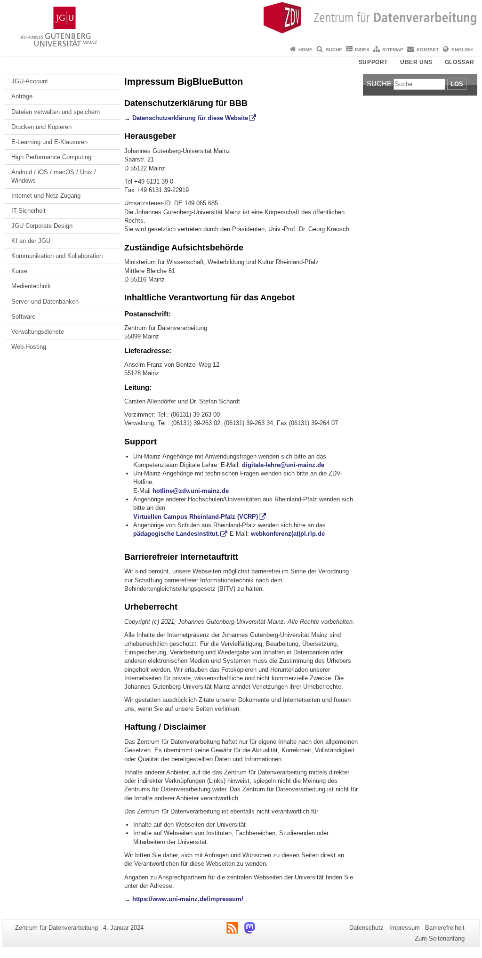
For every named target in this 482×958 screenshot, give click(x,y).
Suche (334, 49)
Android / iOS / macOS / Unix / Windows (53, 176)
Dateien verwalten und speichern (55, 111)
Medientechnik (31, 286)
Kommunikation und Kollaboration (57, 255)
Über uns (416, 62)
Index (362, 49)
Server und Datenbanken (45, 301)
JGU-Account (29, 81)
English (462, 49)
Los (456, 84)
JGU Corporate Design (41, 225)
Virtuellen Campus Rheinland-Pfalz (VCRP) (195, 516)
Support (373, 62)
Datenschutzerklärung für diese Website (190, 117)
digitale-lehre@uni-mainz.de (283, 464)
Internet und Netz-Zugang (45, 195)
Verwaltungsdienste (37, 331)
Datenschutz (366, 927)
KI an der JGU (30, 240)
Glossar (459, 62)
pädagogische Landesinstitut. (176, 533)
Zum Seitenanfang (440, 938)
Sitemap (392, 49)
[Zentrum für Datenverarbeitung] (241, 21)
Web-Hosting (28, 346)
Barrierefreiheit (445, 927)
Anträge (21, 96)
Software (23, 316)
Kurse (19, 270)
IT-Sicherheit (28, 210)
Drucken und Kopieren (41, 126)
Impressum (404, 927)
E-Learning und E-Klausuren (49, 141)
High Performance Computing (51, 157)
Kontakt (428, 49)
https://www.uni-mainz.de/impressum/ (187, 898)
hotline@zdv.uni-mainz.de (191, 490)
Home (305, 49)
